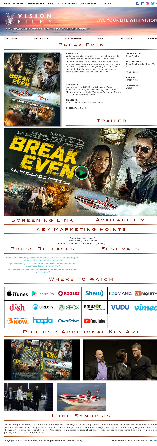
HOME (7, 3)
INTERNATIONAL (36, 3)
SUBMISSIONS (69, 3)
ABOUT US (53, 3)
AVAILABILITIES (88, 3)
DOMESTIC (18, 3)
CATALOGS (105, 3)
